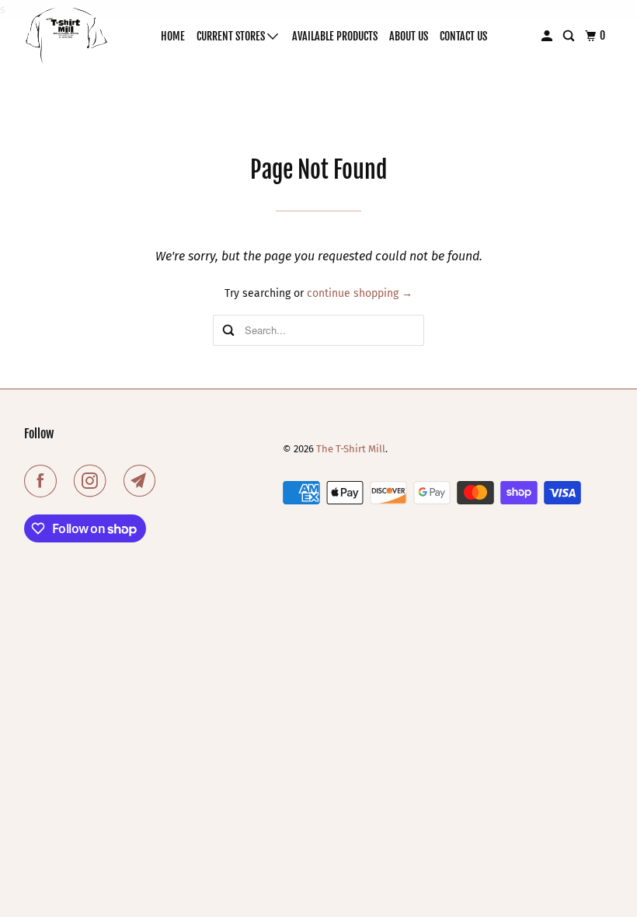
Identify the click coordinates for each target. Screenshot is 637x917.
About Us (408, 36)
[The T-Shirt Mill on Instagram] (93, 481)
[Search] (570, 36)
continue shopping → (359, 293)
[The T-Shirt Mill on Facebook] (43, 481)
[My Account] (548, 36)
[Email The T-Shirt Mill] (143, 481)
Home (173, 36)
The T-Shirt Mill (350, 449)
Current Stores (232, 36)
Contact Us (463, 36)
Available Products (335, 36)
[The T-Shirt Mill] (67, 35)
